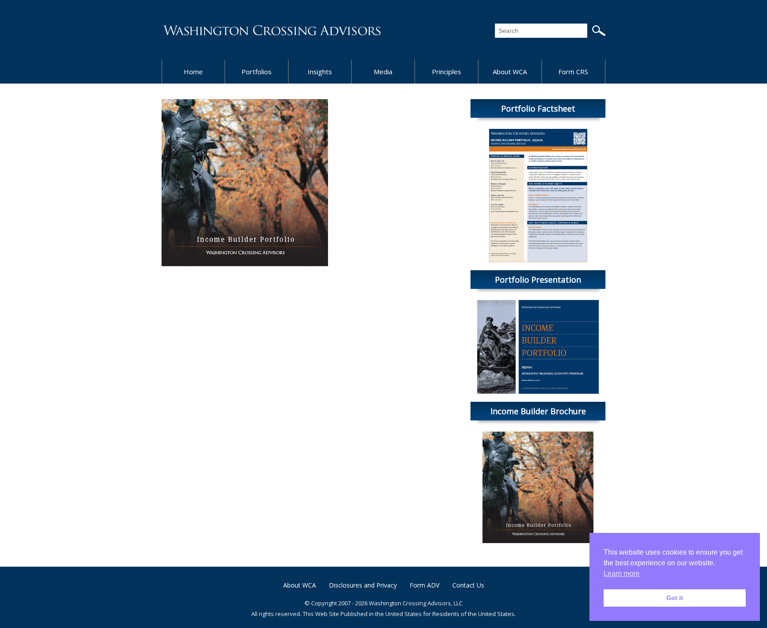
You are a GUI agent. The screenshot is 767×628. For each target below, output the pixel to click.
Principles (446, 71)
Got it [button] (674, 597)
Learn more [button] (622, 573)
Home (193, 71)
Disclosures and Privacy (363, 585)
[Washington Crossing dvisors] (273, 29)
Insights (320, 71)
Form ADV (424, 585)
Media (383, 71)
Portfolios (256, 71)
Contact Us (468, 585)
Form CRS (573, 71)
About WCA (510, 71)
